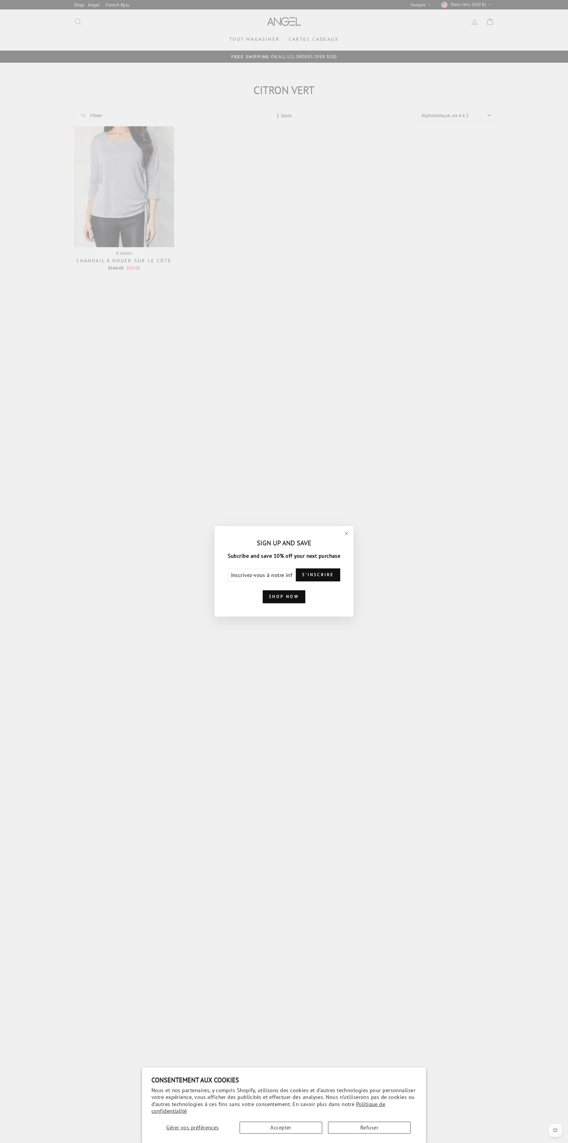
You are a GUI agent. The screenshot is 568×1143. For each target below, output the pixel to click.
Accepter (280, 1127)
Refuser (369, 1127)
